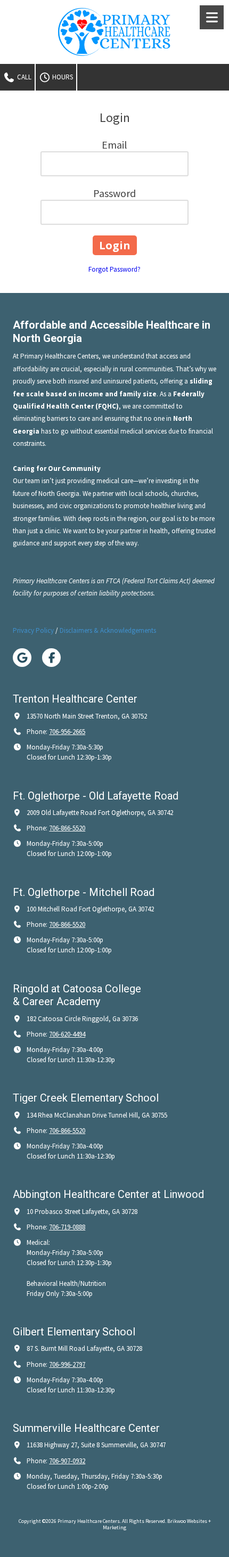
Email (114, 144)
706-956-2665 (67, 731)
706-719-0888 (67, 1227)
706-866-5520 (67, 828)
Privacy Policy (33, 630)
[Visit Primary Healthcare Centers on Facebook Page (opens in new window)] (51, 657)
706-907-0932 (67, 1460)
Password (114, 193)
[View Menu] (212, 17)
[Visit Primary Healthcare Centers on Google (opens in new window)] (22, 657)
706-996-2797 (67, 1364)
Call (23, 76)
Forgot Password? (114, 269)
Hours (62, 76)
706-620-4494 (67, 1034)
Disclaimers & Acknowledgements (108, 630)
